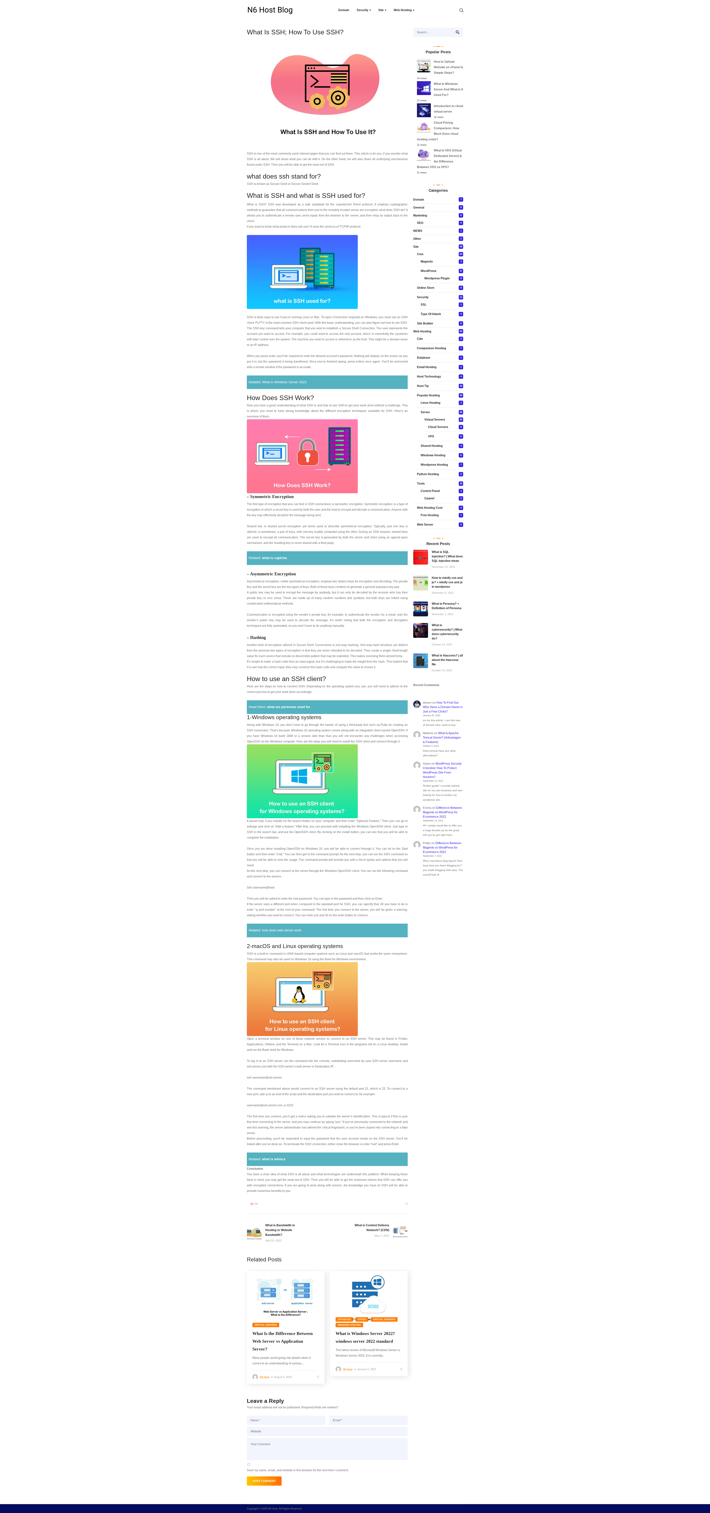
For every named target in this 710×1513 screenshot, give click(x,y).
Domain (418, 199)
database (344, 1319)
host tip (423, 385)
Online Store (425, 287)
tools (421, 483)
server (425, 412)
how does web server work (281, 930)
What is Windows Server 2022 (284, 382)
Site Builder (425, 323)
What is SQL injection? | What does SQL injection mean (447, 556)
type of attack (431, 314)
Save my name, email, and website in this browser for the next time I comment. (298, 1470)
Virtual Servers (266, 1325)
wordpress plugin (437, 278)
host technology (429, 376)
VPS (431, 436)
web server (425, 524)
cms (420, 254)
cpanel (429, 498)
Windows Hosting (349, 1325)
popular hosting (428, 395)
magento (427, 261)
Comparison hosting (431, 348)
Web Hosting (422, 331)
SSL (424, 304)
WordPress (428, 271)
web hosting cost (429, 507)
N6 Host (264, 1376)
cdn (420, 338)
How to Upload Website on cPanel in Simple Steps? (448, 67)
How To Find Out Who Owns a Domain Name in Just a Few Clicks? (443, 707)
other (362, 1319)
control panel (430, 491)
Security (423, 297)
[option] (285, 1327)
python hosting (428, 474)
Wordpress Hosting (434, 464)
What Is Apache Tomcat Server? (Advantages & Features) (442, 738)
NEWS (417, 230)
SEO (420, 222)
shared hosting (432, 445)
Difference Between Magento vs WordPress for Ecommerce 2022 (442, 812)
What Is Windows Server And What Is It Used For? (448, 89)
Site (416, 246)
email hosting (427, 367)
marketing (420, 215)
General (418, 207)
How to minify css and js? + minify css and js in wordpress (447, 582)
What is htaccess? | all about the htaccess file (447, 660)
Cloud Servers (438, 427)
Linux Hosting (430, 402)
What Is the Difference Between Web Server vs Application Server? (282, 1341)
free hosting (430, 515)
